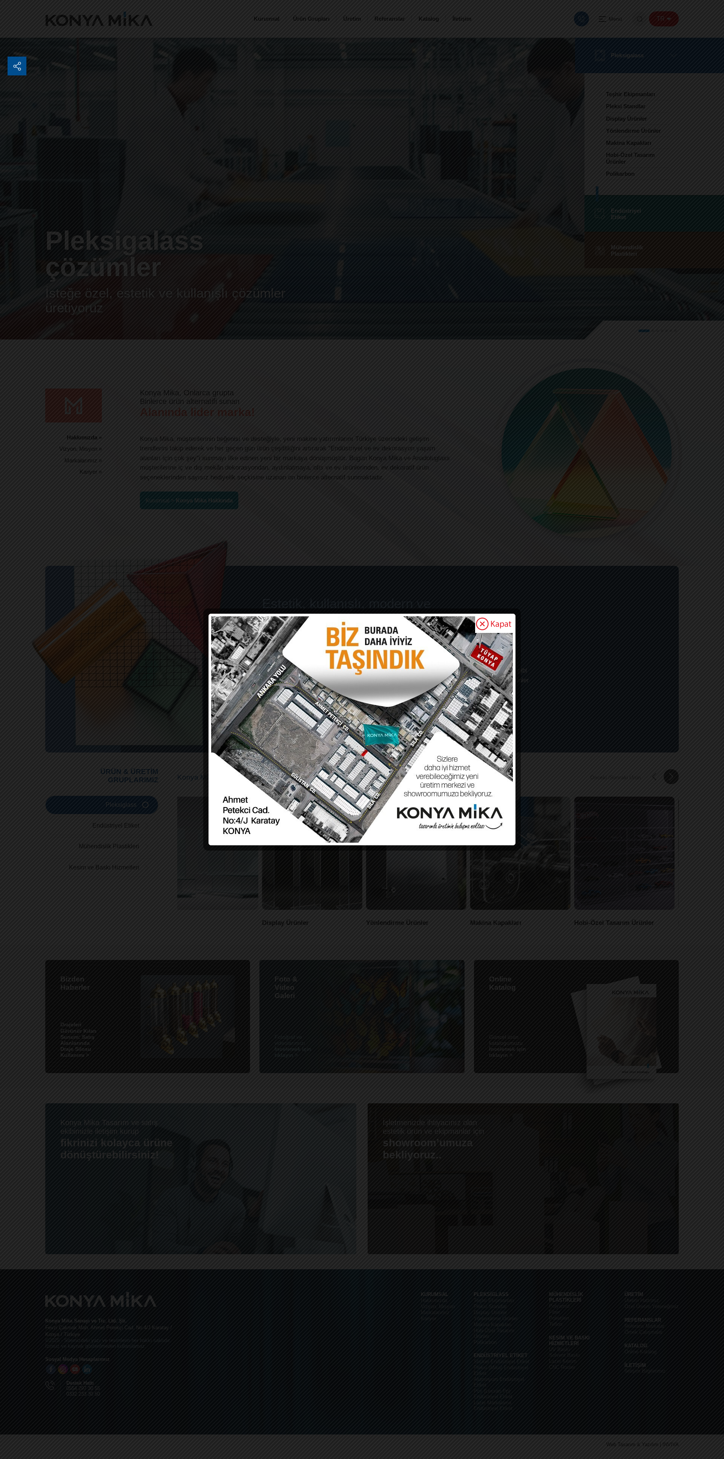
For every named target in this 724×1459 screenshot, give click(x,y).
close (494, 624)
